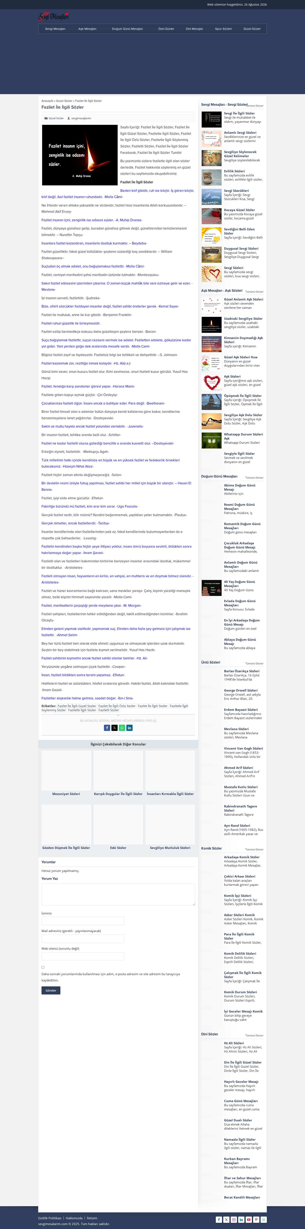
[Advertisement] (152, 65)
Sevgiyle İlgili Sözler (239, 453)
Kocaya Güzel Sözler (239, 210)
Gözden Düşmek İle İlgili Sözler (66, 848)
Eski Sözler (118, 848)
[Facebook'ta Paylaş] (107, 728)
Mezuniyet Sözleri (66, 794)
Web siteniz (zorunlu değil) (60, 948)
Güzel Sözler (64, 101)
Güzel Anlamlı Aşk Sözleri (243, 299)
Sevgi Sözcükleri (236, 190)
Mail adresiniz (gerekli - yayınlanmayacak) (71, 930)
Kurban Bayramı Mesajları (237, 1161)
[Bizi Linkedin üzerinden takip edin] (241, 1220)
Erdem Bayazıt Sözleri (241, 709)
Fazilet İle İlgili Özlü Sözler (117, 706)
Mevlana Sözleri (236, 729)
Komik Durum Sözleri (240, 992)
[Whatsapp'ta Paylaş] (122, 728)
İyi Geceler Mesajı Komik (243, 1011)
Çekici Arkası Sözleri (239, 876)
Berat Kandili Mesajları (242, 1197)
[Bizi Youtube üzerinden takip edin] (249, 1220)
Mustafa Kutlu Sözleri (241, 787)
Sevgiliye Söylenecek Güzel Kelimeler (240, 154)
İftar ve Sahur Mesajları (242, 1178)
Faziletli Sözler (109, 710)
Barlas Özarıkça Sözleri (242, 671)
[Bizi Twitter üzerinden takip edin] (226, 1220)
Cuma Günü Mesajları (241, 1101)
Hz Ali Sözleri (234, 1043)
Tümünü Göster (254, 105)
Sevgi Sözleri (233, 268)
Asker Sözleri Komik (239, 915)
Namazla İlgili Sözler (240, 1139)
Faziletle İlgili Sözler (82, 710)
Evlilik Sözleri (234, 171)
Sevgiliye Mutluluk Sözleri (170, 848)
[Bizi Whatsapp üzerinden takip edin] (264, 1220)
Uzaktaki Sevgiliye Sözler (243, 318)
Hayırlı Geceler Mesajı (241, 1081)
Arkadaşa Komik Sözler (242, 857)
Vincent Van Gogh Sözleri (243, 748)
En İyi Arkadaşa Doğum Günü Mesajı (242, 622)
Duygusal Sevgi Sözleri (241, 248)
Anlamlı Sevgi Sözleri (240, 132)
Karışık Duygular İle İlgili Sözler (118, 794)
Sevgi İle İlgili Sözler (239, 113)
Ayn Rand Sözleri (237, 825)
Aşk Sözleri (232, 376)
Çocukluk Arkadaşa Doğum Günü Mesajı (239, 545)
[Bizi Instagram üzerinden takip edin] (234, 1220)
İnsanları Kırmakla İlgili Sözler (170, 794)
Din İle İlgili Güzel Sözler (243, 1062)
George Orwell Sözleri (241, 690)
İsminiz (46, 913)
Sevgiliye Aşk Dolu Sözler (243, 415)
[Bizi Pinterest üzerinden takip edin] (256, 1220)
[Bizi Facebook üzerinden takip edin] (219, 1220)
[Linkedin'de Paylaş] (129, 728)
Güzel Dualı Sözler (238, 1120)
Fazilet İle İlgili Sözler (152, 706)
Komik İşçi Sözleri (237, 895)
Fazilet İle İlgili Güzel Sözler (77, 706)
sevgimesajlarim (81, 118)
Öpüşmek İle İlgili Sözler (243, 396)
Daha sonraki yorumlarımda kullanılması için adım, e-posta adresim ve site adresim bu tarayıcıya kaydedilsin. (110, 977)
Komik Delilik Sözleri (240, 953)
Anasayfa (47, 101)
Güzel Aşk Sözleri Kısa (240, 357)
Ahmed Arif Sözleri (238, 768)
